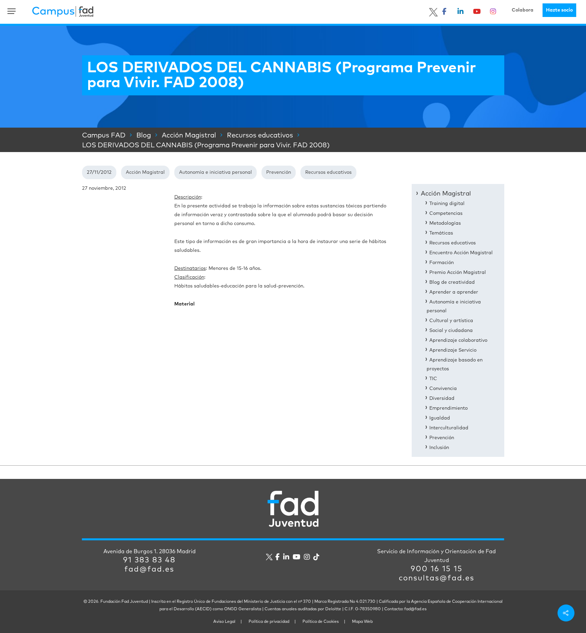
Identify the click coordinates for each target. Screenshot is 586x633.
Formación (441, 262)
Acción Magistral (145, 172)
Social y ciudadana (451, 330)
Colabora (522, 10)
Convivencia (443, 388)
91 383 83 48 (149, 560)
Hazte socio (559, 10)
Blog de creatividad (452, 282)
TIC (433, 378)
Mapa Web (362, 622)
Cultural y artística (451, 320)
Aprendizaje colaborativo (458, 340)
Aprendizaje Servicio (452, 350)
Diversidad (441, 398)
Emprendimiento (448, 408)
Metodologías (445, 223)
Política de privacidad (269, 622)
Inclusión (439, 447)
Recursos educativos (328, 172)
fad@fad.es (149, 569)
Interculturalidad (448, 428)
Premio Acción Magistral (457, 272)
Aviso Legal (224, 622)
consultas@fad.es (436, 578)
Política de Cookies (320, 622)
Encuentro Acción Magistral (461, 252)
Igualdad (439, 418)
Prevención (278, 172)
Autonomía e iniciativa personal (215, 172)
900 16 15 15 (437, 569)
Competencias (446, 213)
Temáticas (441, 233)
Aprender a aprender (453, 292)
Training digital (447, 203)
